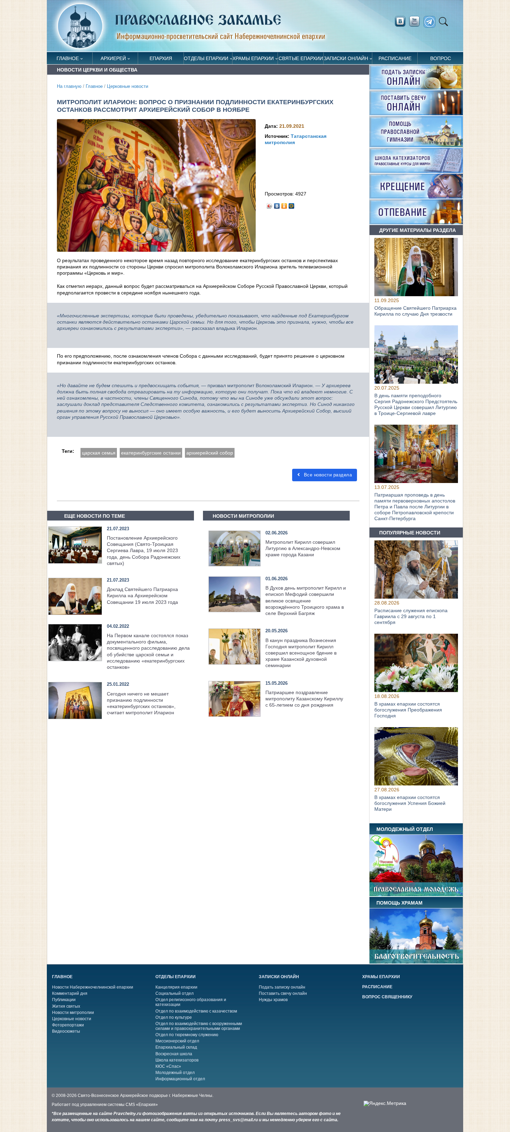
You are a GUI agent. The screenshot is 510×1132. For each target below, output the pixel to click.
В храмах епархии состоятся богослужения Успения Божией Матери (409, 803)
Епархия (161, 58)
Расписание (395, 58)
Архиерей (113, 58)
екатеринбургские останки (151, 453)
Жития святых (66, 1006)
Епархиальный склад (176, 1047)
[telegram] (431, 22)
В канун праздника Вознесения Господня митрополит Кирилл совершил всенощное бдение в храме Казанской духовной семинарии (301, 653)
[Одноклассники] (284, 204)
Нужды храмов (273, 999)
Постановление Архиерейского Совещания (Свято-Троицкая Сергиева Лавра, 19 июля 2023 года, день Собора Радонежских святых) (143, 550)
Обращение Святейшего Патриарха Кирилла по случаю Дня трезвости (415, 311)
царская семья (99, 453)
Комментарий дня (69, 993)
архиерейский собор (209, 453)
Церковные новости (127, 86)
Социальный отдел (174, 993)
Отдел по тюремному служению (186, 1034)
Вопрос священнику (441, 60)
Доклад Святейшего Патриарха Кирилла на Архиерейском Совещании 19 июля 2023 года (142, 595)
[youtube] (416, 21)
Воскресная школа (173, 1053)
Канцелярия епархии (176, 987)
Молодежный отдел (175, 1072)
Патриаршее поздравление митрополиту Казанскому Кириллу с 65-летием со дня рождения (304, 699)
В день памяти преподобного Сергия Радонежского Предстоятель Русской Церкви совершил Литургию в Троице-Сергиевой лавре (415, 404)
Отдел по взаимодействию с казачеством (196, 1011)
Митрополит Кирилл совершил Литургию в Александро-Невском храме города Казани (302, 548)
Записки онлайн (346, 58)
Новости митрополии (73, 1012)
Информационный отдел (180, 1078)
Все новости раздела (327, 474)
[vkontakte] (400, 21)
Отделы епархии (206, 58)
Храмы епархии (253, 58)
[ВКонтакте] (277, 204)
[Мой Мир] (291, 204)
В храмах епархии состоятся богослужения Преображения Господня (408, 709)
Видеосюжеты (66, 1031)
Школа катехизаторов (176, 1060)
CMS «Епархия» (142, 1104)
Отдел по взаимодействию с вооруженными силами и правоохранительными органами (198, 1026)
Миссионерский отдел (177, 1041)
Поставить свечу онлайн (283, 993)
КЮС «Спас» (168, 1066)
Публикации (64, 999)
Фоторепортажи (68, 1025)
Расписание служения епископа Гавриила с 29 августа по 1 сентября (411, 616)
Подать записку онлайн (282, 987)
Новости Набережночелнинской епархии (92, 987)
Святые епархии (301, 58)
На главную (69, 86)
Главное (68, 58)
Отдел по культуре (173, 1017)
